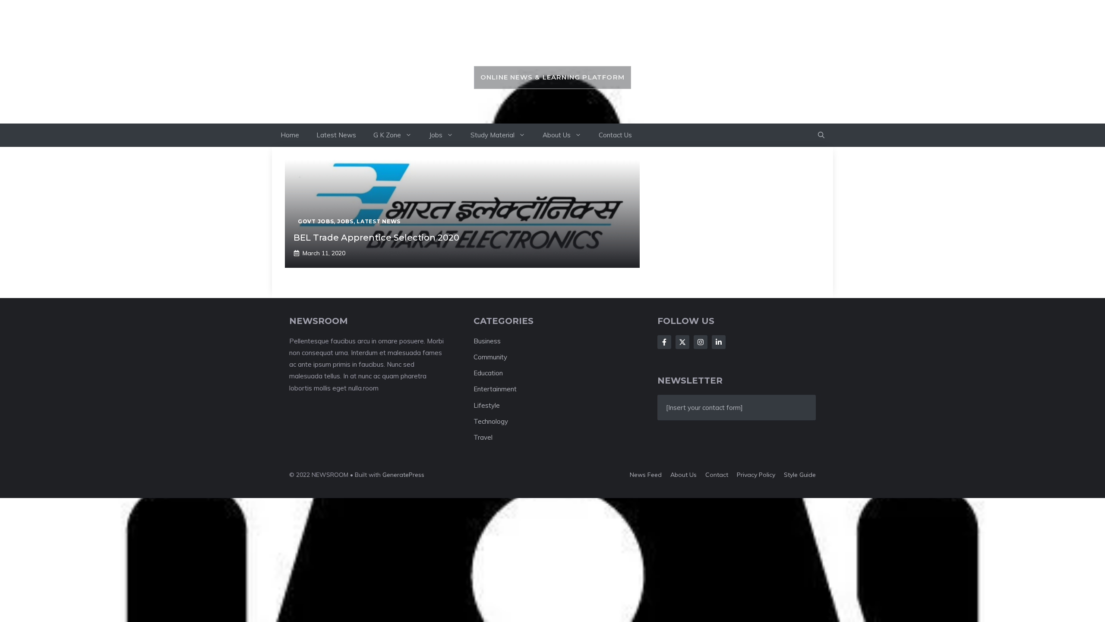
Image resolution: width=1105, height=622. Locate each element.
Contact (716, 475)
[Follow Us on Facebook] (664, 342)
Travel (483, 437)
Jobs (435, 135)
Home (290, 135)
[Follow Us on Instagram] (700, 342)
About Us (557, 135)
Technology (491, 421)
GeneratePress (403, 475)
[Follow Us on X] (682, 342)
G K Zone (387, 135)
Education (488, 373)
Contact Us (615, 135)
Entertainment (495, 389)
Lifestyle (487, 405)
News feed (646, 475)
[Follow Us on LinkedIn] (719, 342)
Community (490, 357)
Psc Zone (552, 46)
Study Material (492, 135)
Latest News (336, 135)
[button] (821, 135)
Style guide (800, 475)
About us (683, 475)
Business (487, 341)
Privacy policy (756, 475)
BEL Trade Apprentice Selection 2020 (376, 237)
